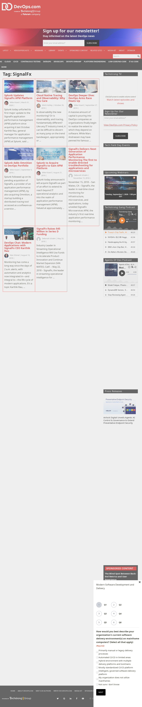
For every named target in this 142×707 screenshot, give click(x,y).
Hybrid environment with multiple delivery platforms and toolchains (115, 662)
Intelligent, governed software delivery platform (117, 672)
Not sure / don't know (109, 684)
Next (100, 692)
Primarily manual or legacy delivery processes (116, 652)
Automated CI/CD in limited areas (115, 657)
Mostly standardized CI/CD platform (116, 667)
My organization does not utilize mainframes (114, 679)
